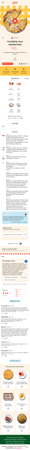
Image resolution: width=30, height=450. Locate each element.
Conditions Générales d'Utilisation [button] (14, 437)
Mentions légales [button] (22, 439)
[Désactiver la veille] (20, 244)
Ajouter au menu (8, 63)
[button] (2, 2)
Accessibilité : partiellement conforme (15, 441)
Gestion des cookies (19, 443)
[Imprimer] (22, 64)
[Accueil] (15, 3)
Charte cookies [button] (9, 443)
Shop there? (18, 448)
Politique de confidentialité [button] (10, 439)
